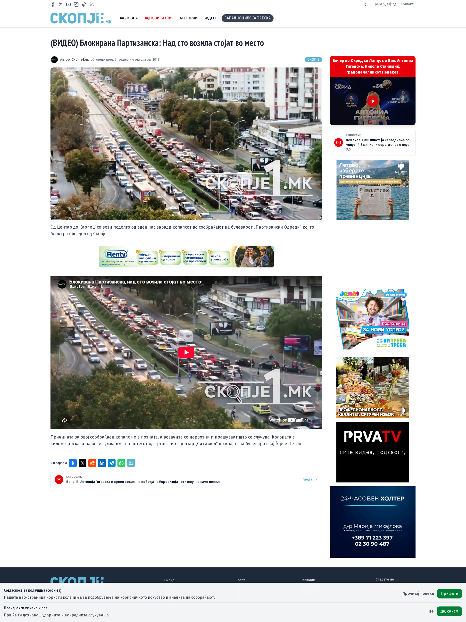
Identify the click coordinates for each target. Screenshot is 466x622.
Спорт (240, 580)
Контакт (407, 4)
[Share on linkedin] (102, 463)
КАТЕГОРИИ (187, 18)
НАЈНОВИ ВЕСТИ (157, 18)
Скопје (313, 60)
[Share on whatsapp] (121, 463)
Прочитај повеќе (418, 593)
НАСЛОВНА (128, 18)
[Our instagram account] (76, 4)
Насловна (308, 580)
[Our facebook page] (52, 4)
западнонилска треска (248, 18)
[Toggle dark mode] (366, 4)
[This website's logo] (81, 18)
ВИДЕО (209, 18)
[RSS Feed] (91, 4)
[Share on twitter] (82, 463)
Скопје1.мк (80, 60)
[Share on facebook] (73, 463)
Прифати (449, 593)
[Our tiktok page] (84, 4)
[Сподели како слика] (131, 463)
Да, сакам (449, 611)
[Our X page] (60, 4)
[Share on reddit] (92, 463)
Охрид (169, 580)
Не (431, 611)
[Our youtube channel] (68, 4)
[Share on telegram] (112, 463)
